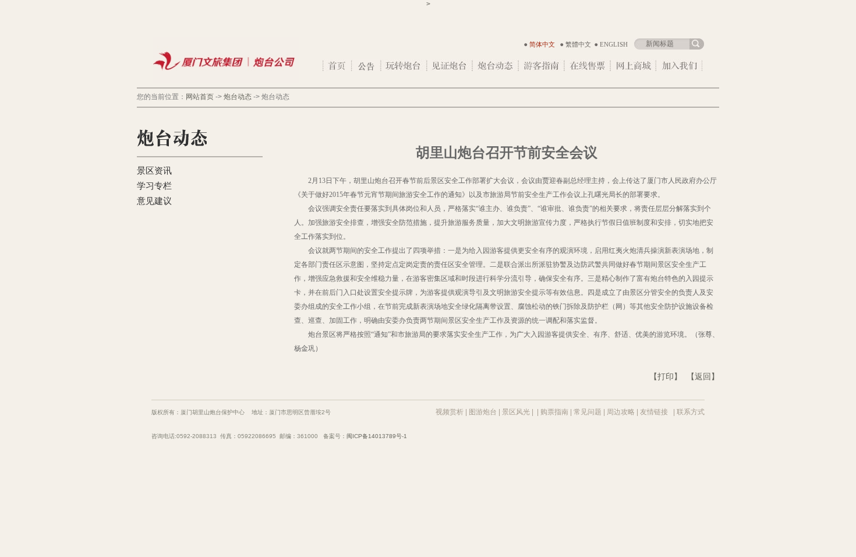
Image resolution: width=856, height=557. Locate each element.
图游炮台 (483, 412)
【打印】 (665, 376)
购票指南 (554, 412)
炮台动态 (238, 97)
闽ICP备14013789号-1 (376, 436)
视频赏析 (450, 412)
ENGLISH (614, 44)
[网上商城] (633, 65)
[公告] (366, 65)
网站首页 (200, 97)
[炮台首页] (337, 65)
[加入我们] (679, 65)
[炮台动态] (496, 65)
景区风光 (516, 412)
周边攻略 (621, 412)
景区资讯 (154, 170)
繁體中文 (578, 44)
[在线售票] (588, 65)
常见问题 (588, 412)
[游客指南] (542, 65)
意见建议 (154, 201)
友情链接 (654, 412)
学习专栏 (154, 186)
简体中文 (542, 44)
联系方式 (691, 412)
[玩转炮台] (404, 65)
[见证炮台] (450, 65)
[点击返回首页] (226, 81)
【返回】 (703, 376)
